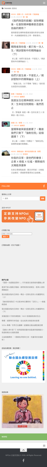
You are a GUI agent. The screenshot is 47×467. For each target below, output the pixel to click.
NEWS (13, 14)
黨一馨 (25, 17)
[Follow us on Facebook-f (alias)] (44, 186)
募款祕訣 (20, 151)
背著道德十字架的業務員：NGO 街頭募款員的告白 (21, 316)
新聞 (12, 94)
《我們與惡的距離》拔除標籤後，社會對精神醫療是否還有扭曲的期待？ (27, 24)
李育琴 (25, 154)
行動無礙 (36, 14)
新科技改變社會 (30, 151)
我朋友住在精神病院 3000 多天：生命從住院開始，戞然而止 (27, 104)
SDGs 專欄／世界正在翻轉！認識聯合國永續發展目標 (22, 325)
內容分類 (28, 14)
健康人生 (20, 14)
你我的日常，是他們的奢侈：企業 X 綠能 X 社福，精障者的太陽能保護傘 (28, 161)
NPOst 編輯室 (19, 97)
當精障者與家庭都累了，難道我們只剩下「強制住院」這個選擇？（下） (27, 133)
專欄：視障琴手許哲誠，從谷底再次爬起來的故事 (20, 321)
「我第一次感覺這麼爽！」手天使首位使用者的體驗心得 (23, 283)
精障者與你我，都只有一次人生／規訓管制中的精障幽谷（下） (27, 50)
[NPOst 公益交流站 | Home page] (8, 3)
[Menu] (44, 3)
